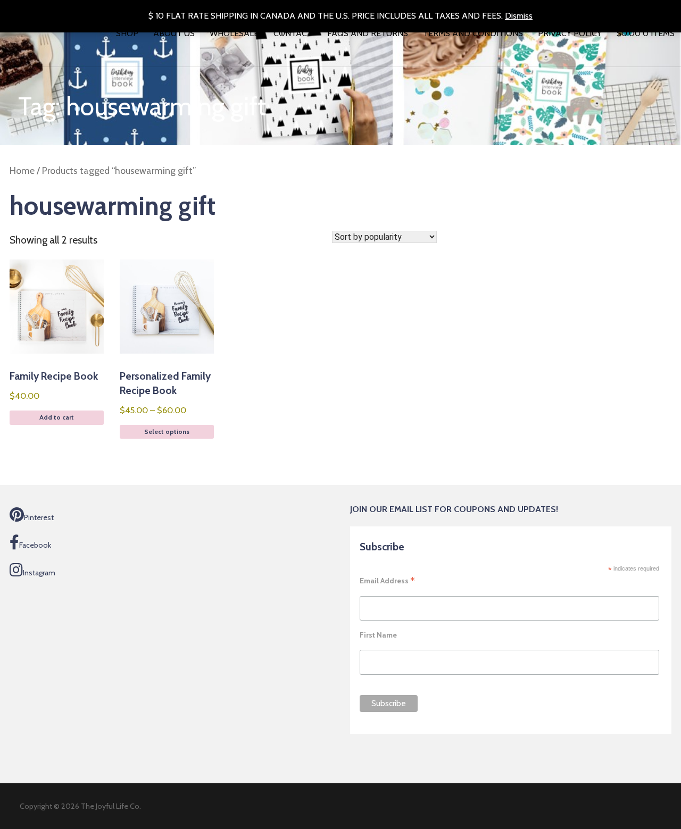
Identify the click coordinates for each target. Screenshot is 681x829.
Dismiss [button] (519, 16)
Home (22, 170)
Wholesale (234, 33)
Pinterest (39, 517)
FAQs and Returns (367, 33)
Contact (292, 33)
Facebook (35, 545)
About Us (174, 33)
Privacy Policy (570, 33)
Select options (166, 432)
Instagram (39, 572)
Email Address (387, 580)
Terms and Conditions (473, 33)
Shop (127, 33)
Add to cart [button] (56, 417)
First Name (378, 635)
